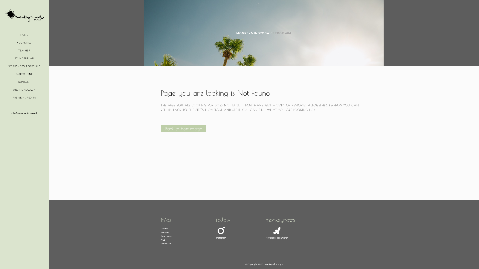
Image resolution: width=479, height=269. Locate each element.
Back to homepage (183, 128)
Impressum (166, 236)
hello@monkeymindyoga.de (24, 113)
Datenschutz (167, 243)
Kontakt (165, 232)
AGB (163, 239)
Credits (164, 228)
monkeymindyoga (252, 33)
